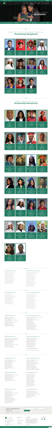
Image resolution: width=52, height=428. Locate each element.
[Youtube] (48, 23)
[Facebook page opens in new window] (45, 0)
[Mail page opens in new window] (48, 0)
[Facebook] (46, 23)
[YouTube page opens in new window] (47, 0)
